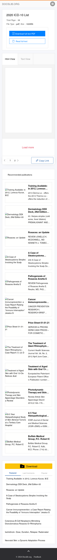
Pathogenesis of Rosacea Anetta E (37, 277)
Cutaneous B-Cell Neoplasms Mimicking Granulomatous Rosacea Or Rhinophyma (23, 522)
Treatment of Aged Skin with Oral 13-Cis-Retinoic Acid (37, 368)
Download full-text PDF (25, 33)
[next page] (18, 160)
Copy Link (43, 160)
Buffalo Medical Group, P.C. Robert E (39, 437)
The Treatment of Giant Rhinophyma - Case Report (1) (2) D (39, 344)
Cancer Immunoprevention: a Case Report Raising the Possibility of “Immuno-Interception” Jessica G (38, 300)
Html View (10, 59)
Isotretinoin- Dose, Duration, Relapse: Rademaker (27, 532)
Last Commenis (28, 473)
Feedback (37, 557)
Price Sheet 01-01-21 (39, 322)
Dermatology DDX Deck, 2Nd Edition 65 (37, 210)
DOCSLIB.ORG (10, 4)
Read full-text (21, 41)
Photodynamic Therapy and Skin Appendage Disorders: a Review (38, 391)
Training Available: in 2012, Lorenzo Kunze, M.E (37, 187)
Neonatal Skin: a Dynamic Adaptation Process (25, 540)
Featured (12, 473)
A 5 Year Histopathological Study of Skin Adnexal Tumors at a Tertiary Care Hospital (39, 414)
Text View (25, 59)
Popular (44, 473)
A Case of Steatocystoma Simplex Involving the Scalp (37, 254)
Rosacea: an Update (38, 232)
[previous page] (4, 160)
